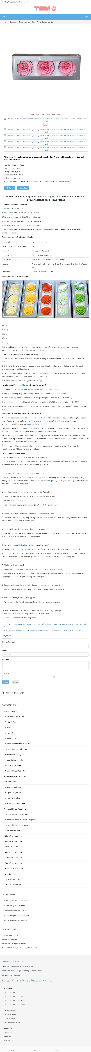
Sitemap (16, 975)
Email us (23, 188)
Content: (5, 659)
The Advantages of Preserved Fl (15, 906)
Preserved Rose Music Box (15, 771)
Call (34, 1050)
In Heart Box (9, 733)
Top (79, 1050)
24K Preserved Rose (12, 879)
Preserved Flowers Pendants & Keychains (21, 820)
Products (14, 22)
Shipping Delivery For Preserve (15, 901)
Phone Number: (8, 642)
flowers (67, 359)
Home (6, 22)
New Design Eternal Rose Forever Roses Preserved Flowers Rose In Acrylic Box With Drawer (45, 630)
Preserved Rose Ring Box (14, 754)
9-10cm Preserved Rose (14, 868)
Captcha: (5, 673)
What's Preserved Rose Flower (15, 911)
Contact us (8, 1032)
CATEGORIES (7, 16)
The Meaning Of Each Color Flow (16, 916)
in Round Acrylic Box (13, 787)
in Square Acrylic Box (13, 792)
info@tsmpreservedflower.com (16, 2)
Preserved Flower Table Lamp (16, 825)
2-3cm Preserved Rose (13, 836)
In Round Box (10, 727)
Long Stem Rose (11, 874)
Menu (57, 1050)
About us (8, 1029)
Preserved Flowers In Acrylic (15, 776)
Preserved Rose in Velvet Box (16, 749)
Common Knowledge (12, 1022)
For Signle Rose (11, 722)
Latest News (9, 1010)
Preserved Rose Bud (27, 22)
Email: (4, 651)
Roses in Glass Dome (13, 765)
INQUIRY (10, 188)
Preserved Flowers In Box (14, 717)
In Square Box (10, 738)
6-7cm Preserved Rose (13, 858)
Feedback (7, 1036)
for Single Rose (11, 782)
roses (55, 196)
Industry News (9, 1018)
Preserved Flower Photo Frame (17, 814)
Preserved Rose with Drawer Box (17, 744)
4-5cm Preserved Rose (13, 847)
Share (11, 1050)
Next (84, 70)
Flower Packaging (11, 711)
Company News (10, 1014)
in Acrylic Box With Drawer (15, 803)
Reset (15, 682)
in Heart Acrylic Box (12, 798)
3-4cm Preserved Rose (13, 841)
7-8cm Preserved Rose (45, 22)
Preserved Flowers (11, 992)
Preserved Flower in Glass (14, 760)
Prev (7, 70)
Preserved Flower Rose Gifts (15, 809)
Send (6, 682)
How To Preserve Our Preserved (16, 920)
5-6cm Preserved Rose (13, 852)
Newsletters (8, 1040)
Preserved (18, 385)
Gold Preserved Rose (13, 885)
